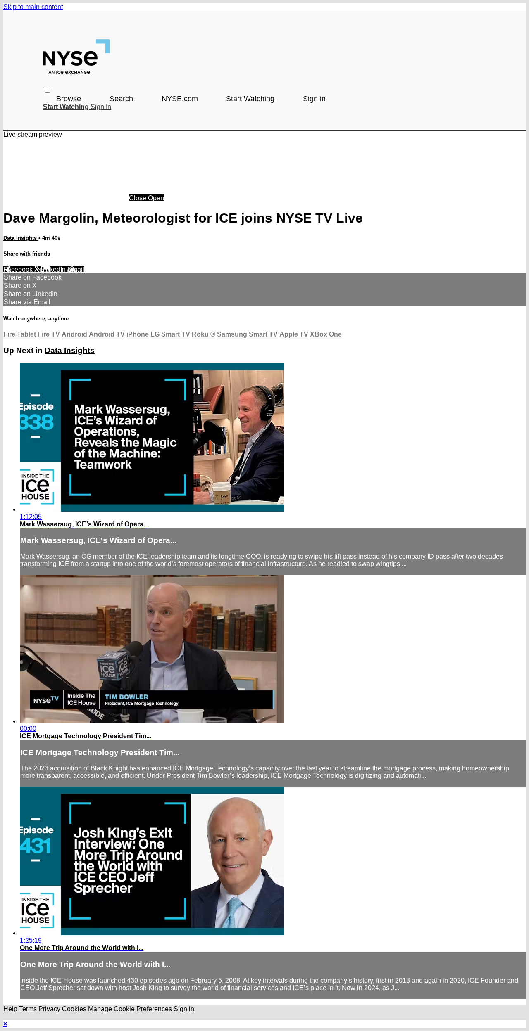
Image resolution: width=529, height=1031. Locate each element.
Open (156, 197)
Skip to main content (33, 6)
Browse (69, 99)
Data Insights (20, 238)
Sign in (314, 99)
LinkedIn (54, 269)
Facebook (18, 269)
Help (11, 1008)
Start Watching (251, 99)
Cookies (75, 1008)
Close (138, 197)
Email (75, 269)
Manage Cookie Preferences (131, 1008)
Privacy (50, 1008)
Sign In (101, 106)
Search (122, 99)
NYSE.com (180, 99)
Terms (28, 1008)
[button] (47, 90)
